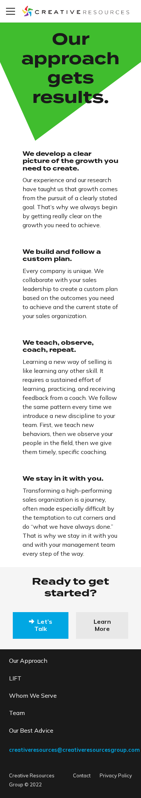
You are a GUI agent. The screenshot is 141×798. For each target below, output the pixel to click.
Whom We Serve (33, 695)
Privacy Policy (116, 775)
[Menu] (10, 11)
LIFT (15, 678)
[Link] (75, 11)
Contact (82, 775)
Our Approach (28, 660)
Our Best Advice (31, 730)
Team (17, 713)
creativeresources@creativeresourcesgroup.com (74, 750)
